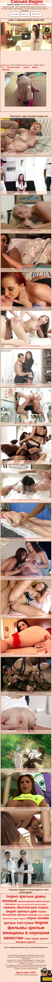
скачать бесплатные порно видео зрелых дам (26, 909)
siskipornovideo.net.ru (34, 4)
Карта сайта (22, 972)
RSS (33, 972)
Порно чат (25, 14)
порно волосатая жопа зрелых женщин (32, 904)
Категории (14, 14)
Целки (26, 67)
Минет (35, 67)
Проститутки (36, 14)
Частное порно (13, 67)
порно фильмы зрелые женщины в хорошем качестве (26, 930)
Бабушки (6, 70)
